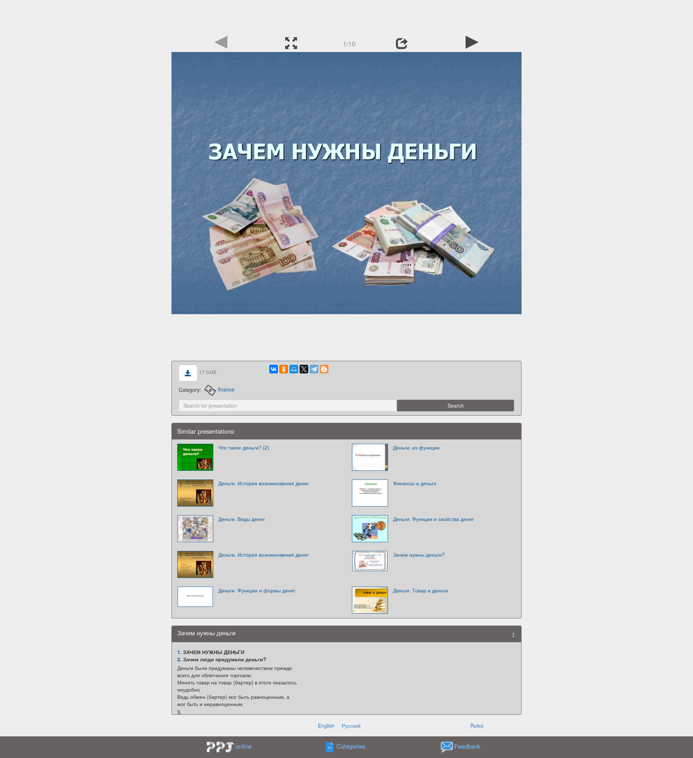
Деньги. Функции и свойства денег (433, 518)
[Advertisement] (346, 16)
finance (226, 389)
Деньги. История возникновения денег (263, 483)
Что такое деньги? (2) (243, 447)
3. (179, 711)
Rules (476, 725)
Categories (350, 746)
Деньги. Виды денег (241, 518)
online (244, 746)
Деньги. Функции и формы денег (257, 590)
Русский (351, 725)
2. (179, 659)
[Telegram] (314, 369)
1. (179, 652)
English (326, 725)
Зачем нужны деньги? (419, 554)
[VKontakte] (273, 369)
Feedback (467, 746)
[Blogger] (324, 369)
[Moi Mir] (293, 369)
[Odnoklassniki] (283, 369)
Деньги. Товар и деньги (420, 590)
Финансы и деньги (414, 483)
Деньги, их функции (416, 447)
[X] (304, 369)
